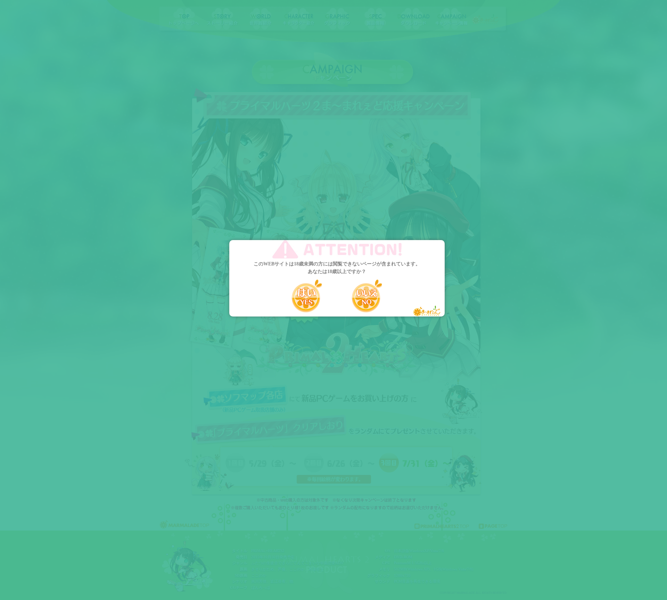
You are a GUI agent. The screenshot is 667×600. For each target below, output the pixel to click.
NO (367, 296)
